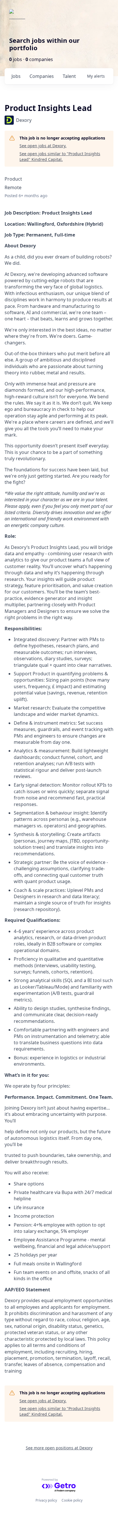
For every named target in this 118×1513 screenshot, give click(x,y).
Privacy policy (46, 1500)
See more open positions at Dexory (59, 1448)
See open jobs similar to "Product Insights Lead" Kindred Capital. (59, 156)
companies (42, 76)
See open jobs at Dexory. (42, 145)
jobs (16, 76)
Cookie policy (72, 1500)
